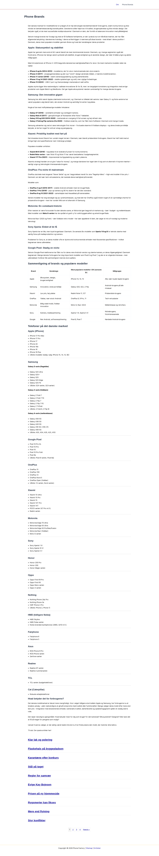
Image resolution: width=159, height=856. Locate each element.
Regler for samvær (39, 775)
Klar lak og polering (40, 739)
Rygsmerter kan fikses (42, 802)
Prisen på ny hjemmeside (43, 793)
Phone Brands (127, 5)
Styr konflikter (36, 820)
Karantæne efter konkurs (43, 757)
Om (117, 5)
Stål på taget (35, 766)
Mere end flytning (38, 811)
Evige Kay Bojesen (39, 784)
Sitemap (89, 848)
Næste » (86, 830)
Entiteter (97, 848)
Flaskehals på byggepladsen (45, 748)
